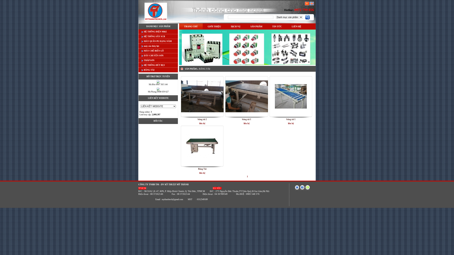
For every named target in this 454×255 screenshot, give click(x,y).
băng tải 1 (246, 119)
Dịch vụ (235, 26)
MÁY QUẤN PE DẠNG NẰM (157, 41)
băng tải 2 (202, 119)
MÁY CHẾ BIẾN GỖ (153, 51)
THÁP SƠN (148, 60)
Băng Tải (202, 169)
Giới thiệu (214, 26)
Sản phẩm (256, 26)
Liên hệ (296, 26)
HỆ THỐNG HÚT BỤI (154, 65)
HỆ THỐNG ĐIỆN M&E (155, 31)
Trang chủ (191, 26)
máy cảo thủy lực (151, 46)
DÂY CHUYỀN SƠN (153, 55)
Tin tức (277, 26)
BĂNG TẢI (148, 70)
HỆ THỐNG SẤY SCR (154, 36)
